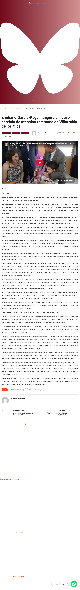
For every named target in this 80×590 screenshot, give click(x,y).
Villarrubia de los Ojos (35, 390)
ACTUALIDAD (16, 108)
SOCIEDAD (25, 133)
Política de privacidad (20, 581)
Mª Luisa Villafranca (44, 133)
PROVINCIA (16, 133)
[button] (40, 12)
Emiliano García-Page (18, 390)
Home (6, 108)
